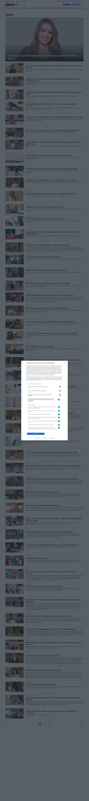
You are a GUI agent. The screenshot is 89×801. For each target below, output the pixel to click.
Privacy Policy (51, 438)
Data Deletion (37, 438)
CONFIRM (36, 433)
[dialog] (44, 400)
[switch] (59, 386)
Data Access (44, 438)
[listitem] (44, 384)
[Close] (65, 363)
